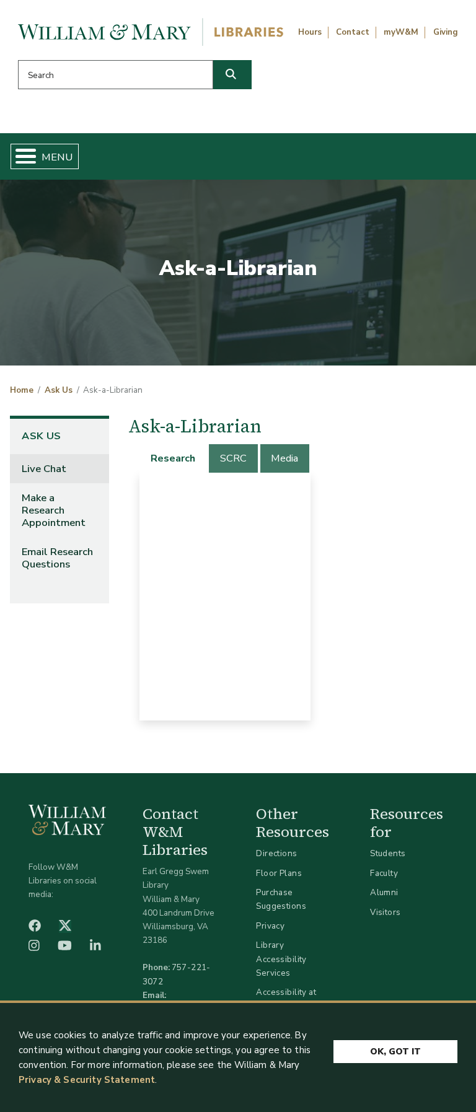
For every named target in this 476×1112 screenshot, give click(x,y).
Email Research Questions (57, 558)
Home (21, 390)
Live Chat (44, 469)
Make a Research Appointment (54, 510)
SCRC (233, 458)
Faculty (384, 873)
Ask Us (59, 390)
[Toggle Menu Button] (21, 156)
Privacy (270, 926)
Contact (352, 32)
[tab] (173, 458)
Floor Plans (279, 873)
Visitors (385, 912)
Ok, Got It (395, 1051)
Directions (276, 853)
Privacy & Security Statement (87, 1080)
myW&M (401, 32)
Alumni (384, 892)
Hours (310, 32)
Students (387, 853)
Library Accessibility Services (281, 958)
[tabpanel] (225, 596)
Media (284, 458)
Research (173, 458)
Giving (445, 32)
